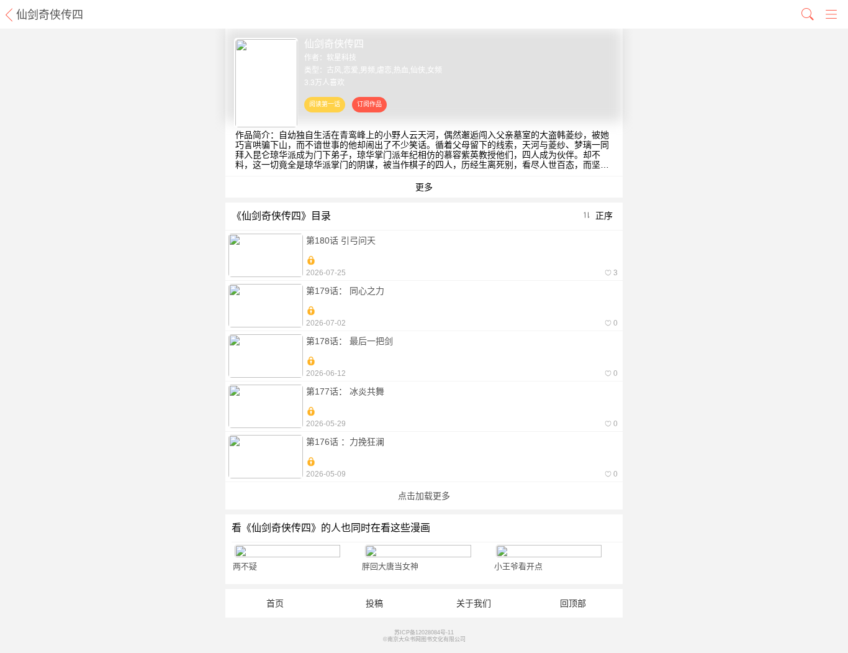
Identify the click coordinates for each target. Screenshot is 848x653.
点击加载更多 (424, 496)
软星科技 (341, 57)
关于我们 (473, 603)
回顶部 (573, 603)
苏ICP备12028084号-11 (424, 632)
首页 (275, 603)
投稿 (374, 603)
